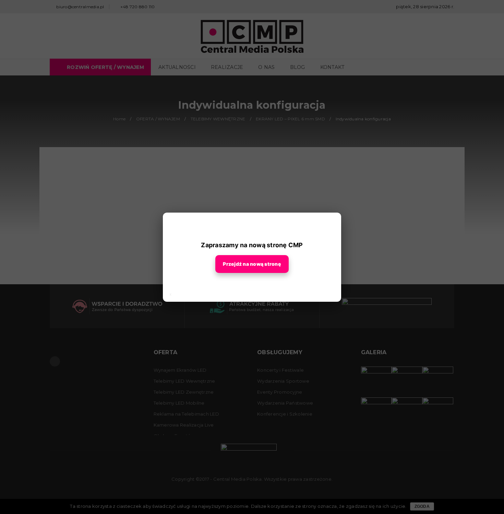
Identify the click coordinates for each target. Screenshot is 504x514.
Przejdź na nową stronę (252, 264)
